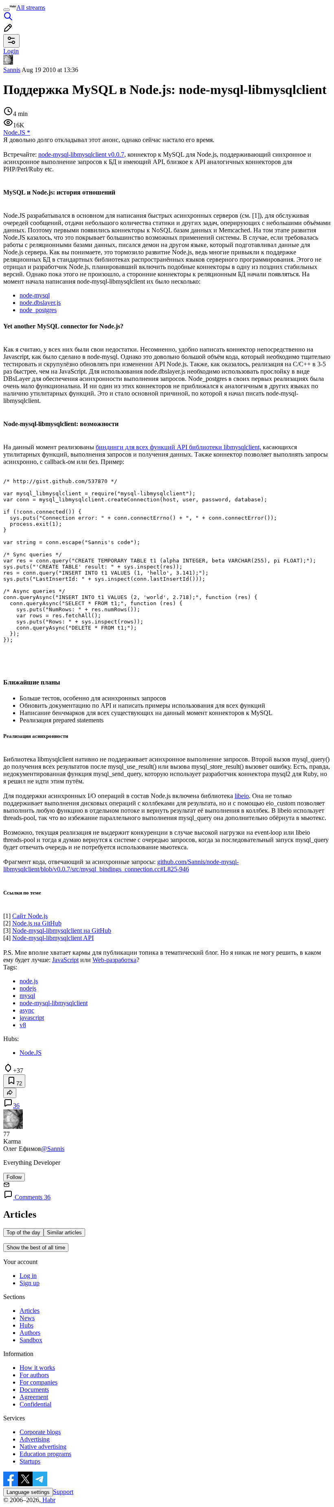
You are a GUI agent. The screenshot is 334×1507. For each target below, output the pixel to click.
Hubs (26, 1325)
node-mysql (35, 295)
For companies (38, 1382)
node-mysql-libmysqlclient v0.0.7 (81, 154)
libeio (242, 795)
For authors (34, 1374)
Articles (30, 1310)
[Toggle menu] (6, 10)
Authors (30, 1332)
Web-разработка (114, 959)
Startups (30, 1461)
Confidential (35, 1404)
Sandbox (31, 1339)
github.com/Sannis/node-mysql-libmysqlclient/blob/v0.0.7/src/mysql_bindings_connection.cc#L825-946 (121, 865)
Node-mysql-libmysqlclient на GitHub (61, 930)
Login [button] (11, 51)
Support (63, 1491)
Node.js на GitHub (37, 923)
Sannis (11, 69)
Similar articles (64, 1232)
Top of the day (23, 1232)
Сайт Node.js (30, 915)
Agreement (34, 1396)
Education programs (45, 1453)
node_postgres (38, 309)
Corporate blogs (40, 1431)
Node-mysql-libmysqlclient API (53, 937)
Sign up (30, 1283)
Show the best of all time (36, 1248)
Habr (48, 1499)
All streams (30, 7)
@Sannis (52, 1148)
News (27, 1318)
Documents (34, 1389)
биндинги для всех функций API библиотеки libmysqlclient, (178, 447)
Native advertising (43, 1446)
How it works (37, 1367)
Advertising (35, 1439)
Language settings (28, 1492)
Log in (28, 1275)
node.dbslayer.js (40, 302)
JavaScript (65, 959)
